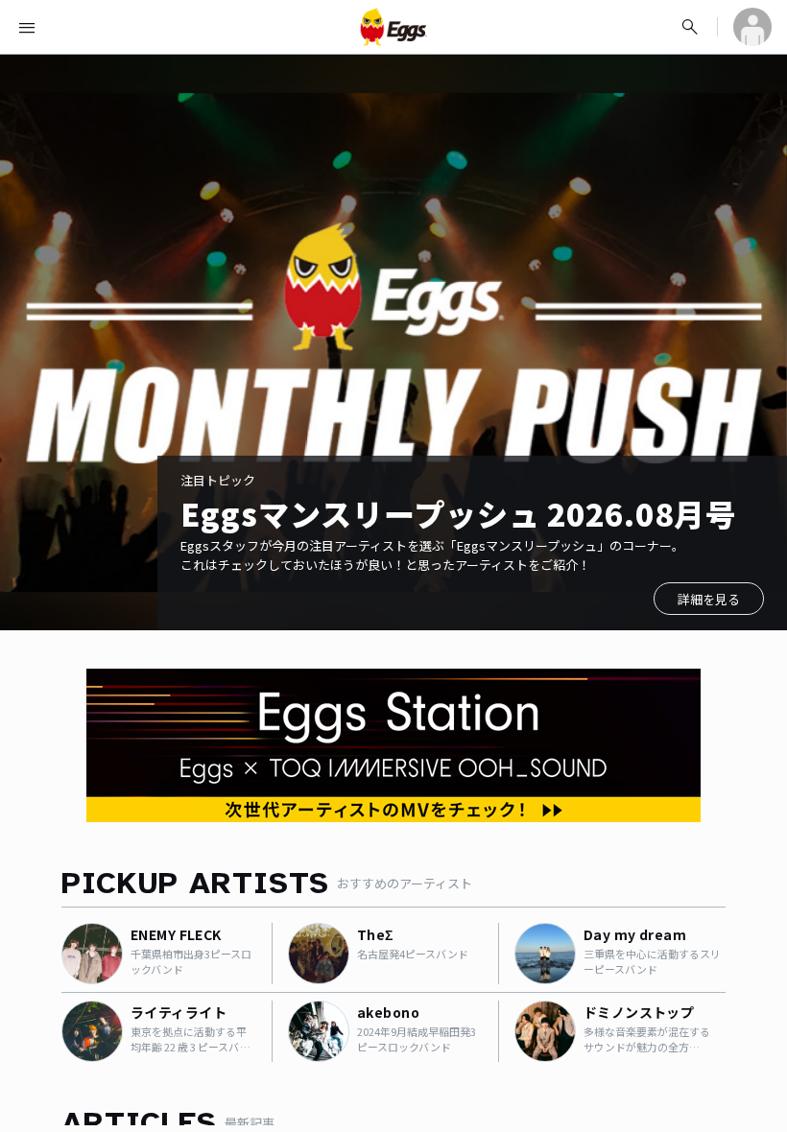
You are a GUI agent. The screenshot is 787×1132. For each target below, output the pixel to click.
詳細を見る (709, 599)
